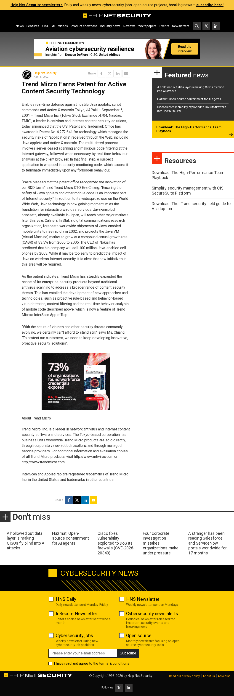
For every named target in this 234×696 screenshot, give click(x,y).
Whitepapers (147, 26)
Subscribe (128, 653)
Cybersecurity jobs (74, 635)
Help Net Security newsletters (37, 5)
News (20, 26)
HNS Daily (66, 599)
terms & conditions (114, 663)
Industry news (110, 26)
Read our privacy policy (184, 676)
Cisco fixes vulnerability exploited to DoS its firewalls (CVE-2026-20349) (116, 543)
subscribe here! (209, 5)
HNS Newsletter (143, 599)
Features (33, 26)
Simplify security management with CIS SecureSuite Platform (187, 190)
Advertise (224, 676)
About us (209, 676)
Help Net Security (45, 73)
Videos (63, 26)
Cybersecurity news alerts (152, 613)
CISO (45, 26)
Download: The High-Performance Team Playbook (188, 129)
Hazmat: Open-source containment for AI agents (189, 99)
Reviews (129, 26)
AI (53, 26)
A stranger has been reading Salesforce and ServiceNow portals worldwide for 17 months (207, 543)
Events (164, 26)
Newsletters (180, 26)
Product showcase (84, 26)
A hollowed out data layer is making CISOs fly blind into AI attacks (26, 541)
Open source (139, 635)
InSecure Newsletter (76, 613)
